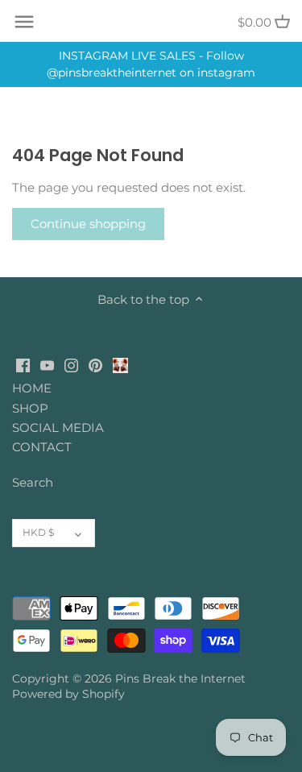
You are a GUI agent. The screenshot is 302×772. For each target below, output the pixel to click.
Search (32, 482)
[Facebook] (23, 363)
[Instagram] (71, 363)
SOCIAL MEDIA (58, 427)
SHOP (30, 408)
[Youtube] (47, 363)
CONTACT (42, 446)
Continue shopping (88, 223)
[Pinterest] (95, 363)
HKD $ (38, 532)
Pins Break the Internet (180, 678)
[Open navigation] (24, 22)
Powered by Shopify (68, 693)
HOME (32, 388)
